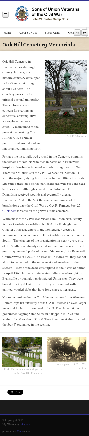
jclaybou (25, 424)
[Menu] (5, 14)
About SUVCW (28, 32)
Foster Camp (52, 32)
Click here (9, 210)
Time (20, 431)
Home (7, 32)
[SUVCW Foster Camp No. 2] (49, 14)
